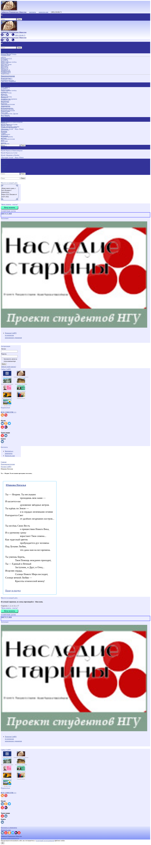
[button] (8, 412)
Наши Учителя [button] (4, 51)
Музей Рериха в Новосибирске (11, 150)
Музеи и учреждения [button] (5, 147)
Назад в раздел (13, 590)
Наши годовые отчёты (9, 90)
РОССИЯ (4, 141)
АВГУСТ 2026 (6, 213)
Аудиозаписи (5, 134)
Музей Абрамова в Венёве (10, 155)
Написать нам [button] (6, 830)
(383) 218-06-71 (6, 17)
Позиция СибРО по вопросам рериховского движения (13, 335)
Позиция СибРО (6, 79)
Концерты (4, 97)
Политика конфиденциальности (10, 838)
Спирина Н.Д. (6, 72)
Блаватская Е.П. (6, 59)
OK (3, 843)
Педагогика (5, 102)
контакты (32, 12)
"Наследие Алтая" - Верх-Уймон (12, 157)
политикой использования (45, 840)
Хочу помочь (5, 116)
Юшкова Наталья (16, 485)
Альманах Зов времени (9, 127)
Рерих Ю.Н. (5, 65)
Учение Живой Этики (8, 54)
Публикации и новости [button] (5, 119)
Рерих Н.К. (5, 63)
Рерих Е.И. (5, 61)
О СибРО (4, 88)
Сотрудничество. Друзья (9, 114)
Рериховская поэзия (8, 104)
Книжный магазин (7, 109)
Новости (4, 123)
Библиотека (5, 130)
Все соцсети (5, 144)
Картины (4, 132)
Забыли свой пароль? (8, 367)
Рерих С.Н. (5, 68)
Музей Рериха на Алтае (9, 153)
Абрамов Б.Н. (5, 70)
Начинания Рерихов (8, 76)
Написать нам (10, 456)
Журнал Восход (6, 125)
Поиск (19, 19)
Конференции (6, 100)
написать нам (43, 12)
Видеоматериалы (7, 137)
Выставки (4, 95)
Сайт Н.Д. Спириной (8, 81)
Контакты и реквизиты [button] (9, 827)
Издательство (5, 106)
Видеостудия (5, 111)
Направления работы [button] (5, 85)
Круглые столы (6, 93)
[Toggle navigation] (1, 43)
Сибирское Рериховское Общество (11, 836)
